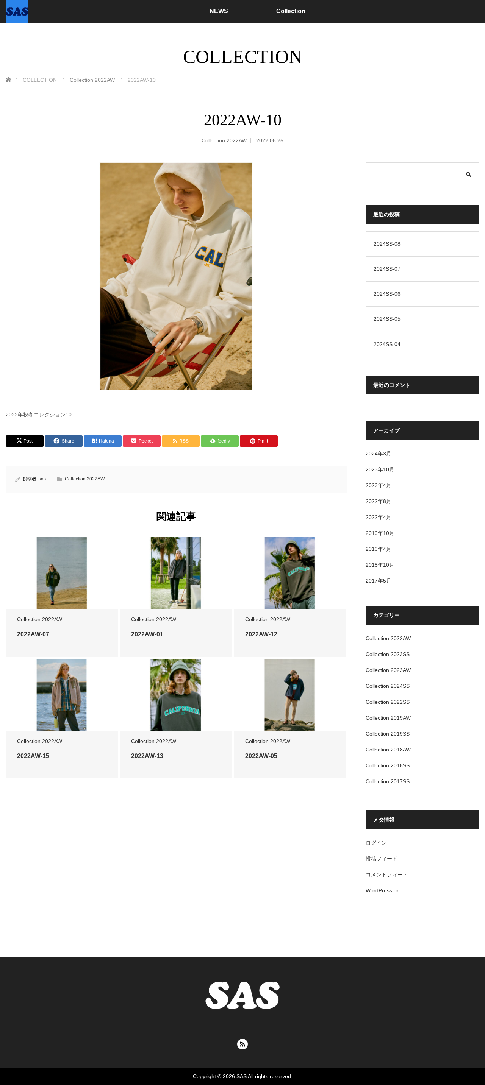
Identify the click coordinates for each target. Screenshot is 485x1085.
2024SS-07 (387, 269)
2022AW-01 (147, 634)
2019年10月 (380, 533)
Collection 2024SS (388, 686)
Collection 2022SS (388, 702)
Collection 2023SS (388, 654)
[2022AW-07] (62, 573)
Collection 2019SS (388, 734)
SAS (241, 1076)
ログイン (376, 843)
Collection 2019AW (388, 718)
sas (42, 479)
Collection (290, 11)
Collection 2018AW (388, 750)
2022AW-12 (261, 634)
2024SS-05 (387, 319)
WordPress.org (384, 890)
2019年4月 (378, 549)
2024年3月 (378, 454)
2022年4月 (378, 517)
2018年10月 (380, 565)
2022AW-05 (261, 756)
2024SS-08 (387, 244)
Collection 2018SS (388, 765)
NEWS (219, 11)
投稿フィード (381, 859)
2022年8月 (378, 501)
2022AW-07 (33, 634)
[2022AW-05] (290, 695)
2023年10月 (380, 469)
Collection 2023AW (388, 670)
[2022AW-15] (62, 695)
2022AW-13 (147, 756)
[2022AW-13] (176, 695)
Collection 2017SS (388, 781)
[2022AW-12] (290, 573)
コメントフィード (387, 874)
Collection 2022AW (224, 140)
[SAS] (17, 11)
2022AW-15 (33, 756)
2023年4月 (378, 485)
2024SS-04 (387, 344)
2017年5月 (378, 581)
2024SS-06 (387, 294)
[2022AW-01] (176, 573)
